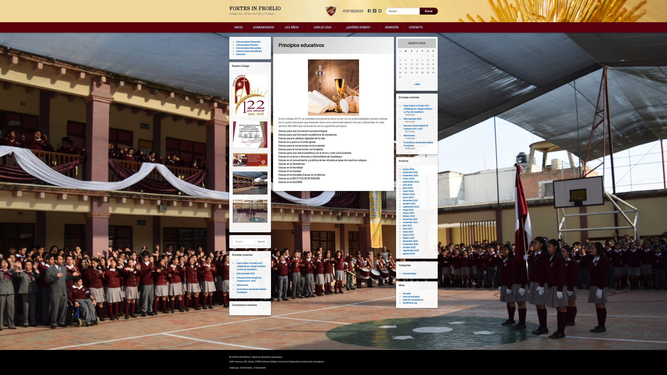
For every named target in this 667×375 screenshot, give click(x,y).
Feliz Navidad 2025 (246, 273)
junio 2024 (408, 188)
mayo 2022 (408, 210)
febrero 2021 (409, 238)
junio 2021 (408, 228)
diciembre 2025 (410, 172)
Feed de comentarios (413, 300)
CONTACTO (416, 27)
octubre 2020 (409, 247)
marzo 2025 (408, 178)
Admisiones (242, 285)
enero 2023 (408, 197)
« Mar (417, 84)
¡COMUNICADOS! (263, 27)
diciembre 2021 (410, 219)
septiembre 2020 (411, 250)
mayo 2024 (408, 191)
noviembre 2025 (410, 175)
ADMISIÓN (391, 27)
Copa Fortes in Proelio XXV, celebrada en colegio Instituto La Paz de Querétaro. (251, 266)
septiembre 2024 (411, 182)
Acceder (407, 293)
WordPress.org (410, 303)
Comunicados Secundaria (248, 48)
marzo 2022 (408, 213)
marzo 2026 (408, 169)
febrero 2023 (409, 194)
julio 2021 (407, 225)
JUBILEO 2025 (322, 27)
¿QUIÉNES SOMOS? (358, 27)
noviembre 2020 (410, 244)
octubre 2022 (409, 203)
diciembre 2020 (410, 241)
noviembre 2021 (410, 222)
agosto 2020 (409, 253)
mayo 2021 (408, 232)
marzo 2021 (408, 235)
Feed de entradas (411, 296)
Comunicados (409, 273)
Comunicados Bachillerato (249, 51)
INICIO (238, 27)
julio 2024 (407, 185)
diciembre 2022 (410, 200)
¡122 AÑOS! (292, 27)
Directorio (240, 54)
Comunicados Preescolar (248, 42)
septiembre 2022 (411, 207)
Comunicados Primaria (247, 45)
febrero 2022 (409, 216)
